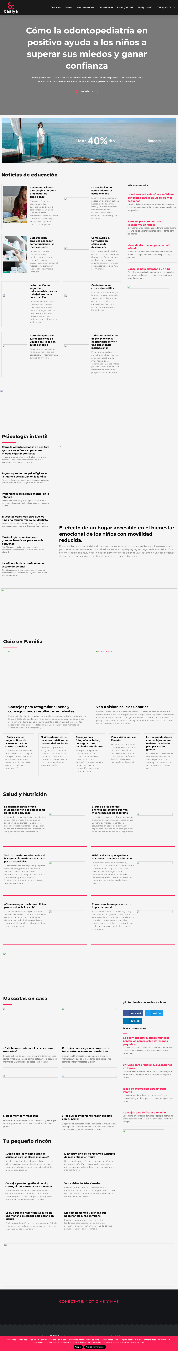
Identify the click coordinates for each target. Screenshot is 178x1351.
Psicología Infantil (125, 7)
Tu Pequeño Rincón (166, 7)
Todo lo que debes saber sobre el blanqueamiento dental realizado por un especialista (24, 858)
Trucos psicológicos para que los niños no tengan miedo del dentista (25, 518)
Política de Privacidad (95, 1347)
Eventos (68, 7)
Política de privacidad (103, 1336)
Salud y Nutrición (145, 7)
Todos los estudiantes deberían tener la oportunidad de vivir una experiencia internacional (104, 341)
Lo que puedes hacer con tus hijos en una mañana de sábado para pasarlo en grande (159, 743)
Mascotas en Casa (85, 7)
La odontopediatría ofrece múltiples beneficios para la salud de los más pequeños (151, 198)
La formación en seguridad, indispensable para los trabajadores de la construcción (43, 291)
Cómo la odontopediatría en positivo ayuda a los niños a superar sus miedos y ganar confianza (25, 450)
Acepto (78, 1347)
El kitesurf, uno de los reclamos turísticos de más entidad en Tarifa (54, 740)
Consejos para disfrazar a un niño (149, 268)
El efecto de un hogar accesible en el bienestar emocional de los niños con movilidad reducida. (116, 534)
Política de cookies (126, 1336)
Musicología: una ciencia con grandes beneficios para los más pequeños (23, 540)
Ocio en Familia (106, 7)
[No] (174, 1343)
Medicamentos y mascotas (20, 1115)
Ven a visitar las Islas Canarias (122, 707)
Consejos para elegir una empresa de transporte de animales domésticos (86, 1050)
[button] (133, 1013)
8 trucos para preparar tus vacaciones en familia (144, 223)
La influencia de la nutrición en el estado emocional (23, 565)
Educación (55, 7)
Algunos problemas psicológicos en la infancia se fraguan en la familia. (25, 475)
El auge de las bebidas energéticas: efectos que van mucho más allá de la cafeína (110, 809)
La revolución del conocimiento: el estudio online (102, 190)
